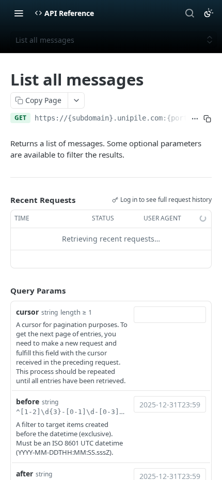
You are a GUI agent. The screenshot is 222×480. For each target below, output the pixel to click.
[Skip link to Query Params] (3, 290)
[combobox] (170, 314)
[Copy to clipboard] (207, 119)
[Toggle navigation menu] (18, 13)
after (24, 473)
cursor (27, 312)
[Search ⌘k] (189, 13)
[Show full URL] (195, 119)
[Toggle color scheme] (208, 13)
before (27, 401)
